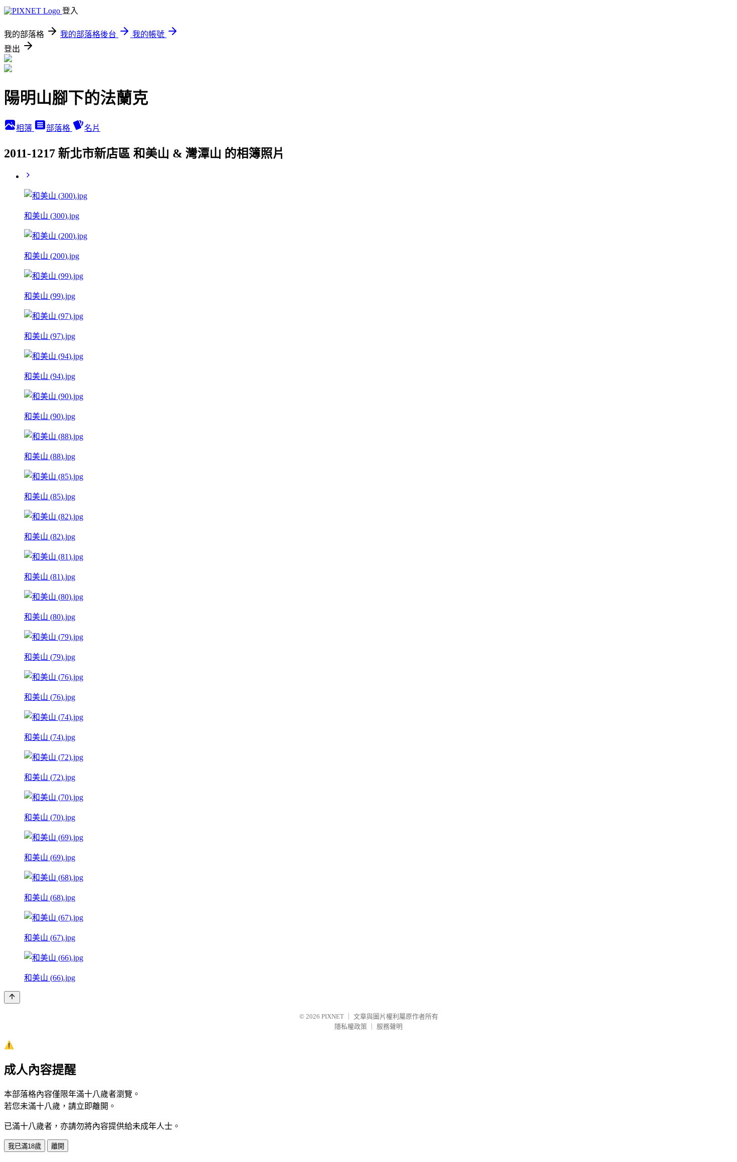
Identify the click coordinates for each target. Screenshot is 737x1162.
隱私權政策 (350, 1026)
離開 (57, 1146)
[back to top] (12, 997)
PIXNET (332, 1016)
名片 (92, 128)
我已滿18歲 (24, 1146)
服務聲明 (390, 1026)
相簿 (25, 128)
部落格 (59, 128)
